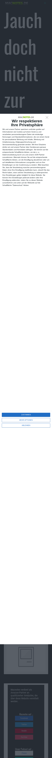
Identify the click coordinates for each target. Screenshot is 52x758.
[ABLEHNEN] (48, 118)
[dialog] (26, 379)
